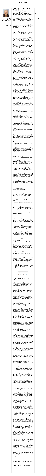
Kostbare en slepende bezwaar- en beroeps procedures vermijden (16, 462)
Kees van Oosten (23, 2)
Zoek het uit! (15, 468)
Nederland (36, 10)
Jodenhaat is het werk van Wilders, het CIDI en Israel (27, 466)
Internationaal (37, 9)
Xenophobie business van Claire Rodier (27, 461)
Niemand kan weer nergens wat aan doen (17, 466)
